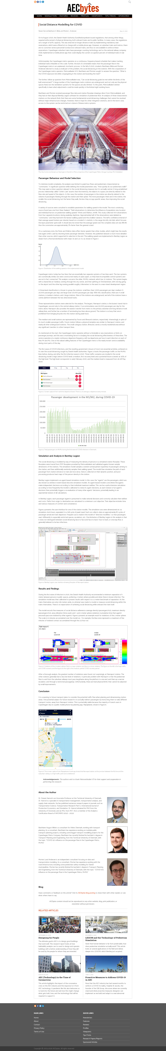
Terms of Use (39, 1031)
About (36, 1021)
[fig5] (83, 663)
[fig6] (55, 769)
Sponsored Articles (90, 1042)
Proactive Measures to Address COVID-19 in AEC (105, 978)
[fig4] (83, 580)
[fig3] (83, 447)
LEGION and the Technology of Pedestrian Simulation (106, 939)
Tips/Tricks (87, 1035)
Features (64, 16)
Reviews (74, 16)
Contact (37, 1024)
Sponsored (123, 16)
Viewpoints (97, 16)
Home (39, 16)
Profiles (85, 16)
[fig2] (61, 389)
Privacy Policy (39, 1028)
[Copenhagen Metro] (83, 169)
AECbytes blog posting (86, 892)
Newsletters (51, 16)
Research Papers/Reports (92, 1038)
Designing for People (49, 937)
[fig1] (59, 266)
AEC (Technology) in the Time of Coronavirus (55, 978)
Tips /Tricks (110, 16)
